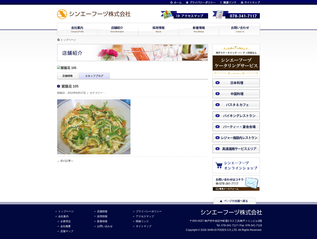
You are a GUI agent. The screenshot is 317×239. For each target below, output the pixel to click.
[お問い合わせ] (236, 189)
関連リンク (142, 221)
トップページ (68, 39)
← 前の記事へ (65, 160)
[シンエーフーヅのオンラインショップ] (238, 171)
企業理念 (65, 221)
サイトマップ (143, 226)
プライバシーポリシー (149, 211)
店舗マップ (66, 231)
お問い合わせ (105, 226)
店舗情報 (102, 211)
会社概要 (65, 226)
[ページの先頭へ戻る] (234, 202)
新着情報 (102, 221)
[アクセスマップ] (184, 17)
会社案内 (63, 216)
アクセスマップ (145, 216)
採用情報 (102, 216)
